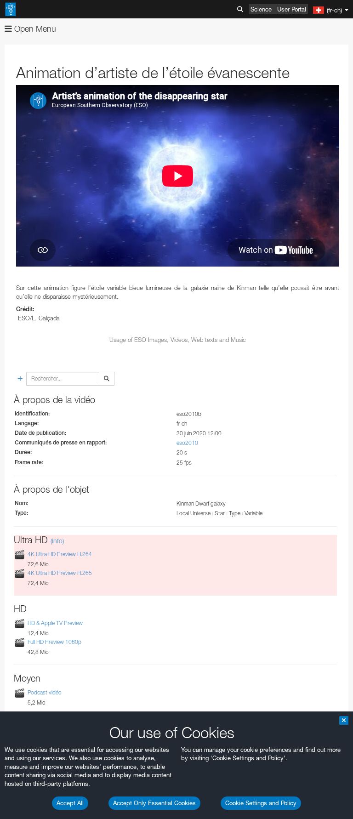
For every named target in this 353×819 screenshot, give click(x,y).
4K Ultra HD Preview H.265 (60, 572)
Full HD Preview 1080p (54, 641)
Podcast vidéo (45, 692)
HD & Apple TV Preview (55, 623)
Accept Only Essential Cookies (154, 803)
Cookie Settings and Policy (260, 803)
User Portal (291, 9)
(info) (57, 541)
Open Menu (34, 29)
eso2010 (187, 442)
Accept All (70, 803)
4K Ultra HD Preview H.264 (60, 554)
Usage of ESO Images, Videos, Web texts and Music (177, 339)
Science (261, 9)
